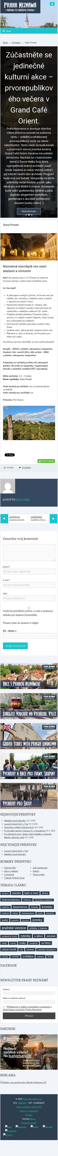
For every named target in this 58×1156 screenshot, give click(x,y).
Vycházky (16, 42)
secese (51, 936)
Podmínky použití (29, 1123)
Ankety (36, 871)
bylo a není (31, 893)
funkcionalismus (11, 899)
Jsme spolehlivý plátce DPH (29, 1107)
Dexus (32, 1119)
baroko (16, 893)
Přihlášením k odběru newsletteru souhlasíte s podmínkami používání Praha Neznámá (27, 1008)
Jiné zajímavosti (40, 868)
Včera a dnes (39, 874)
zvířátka (28, 956)
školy (50, 957)
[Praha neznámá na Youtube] (47, 1127)
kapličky (5, 907)
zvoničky (15, 957)
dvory (45, 893)
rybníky (26, 936)
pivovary (25, 920)
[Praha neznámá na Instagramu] (10, 1131)
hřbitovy (27, 900)
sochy (13, 943)
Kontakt (28, 1115)
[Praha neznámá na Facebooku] (21, 1127)
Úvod (5, 42)
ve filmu (45, 943)
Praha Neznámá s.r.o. (32, 1099)
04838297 (22, 1103)
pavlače (15, 920)
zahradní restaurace (47, 950)
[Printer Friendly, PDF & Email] (46, 460)
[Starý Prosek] (28, 246)
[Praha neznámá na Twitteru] (34, 1127)
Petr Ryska (23, 499)
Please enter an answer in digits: (21, 623)
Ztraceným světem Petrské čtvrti (19, 827)
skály (4, 943)
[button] (26, 215)
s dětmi (38, 936)
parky (5, 920)
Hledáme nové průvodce (15, 821)
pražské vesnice (14, 928)
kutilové (5, 913)
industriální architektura (43, 900)
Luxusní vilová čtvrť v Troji (16, 824)
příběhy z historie (38, 928)
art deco (5, 893)
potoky (37, 920)
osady (40, 913)
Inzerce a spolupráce (28, 1111)
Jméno (6, 989)
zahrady (5, 957)
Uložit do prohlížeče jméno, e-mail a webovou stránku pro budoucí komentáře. (28, 613)
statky (22, 943)
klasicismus (20, 907)
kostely (47, 907)
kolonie (34, 907)
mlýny (15, 913)
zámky (40, 956)
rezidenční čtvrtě (9, 936)
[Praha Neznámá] (20, 6)
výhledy (30, 949)
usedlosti (34, 943)
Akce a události (11, 871)
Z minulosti (9, 874)
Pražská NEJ (10, 868)
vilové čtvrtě (9, 949)
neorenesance (28, 913)
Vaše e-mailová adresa (14, 998)
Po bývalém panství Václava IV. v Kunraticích (25, 831)
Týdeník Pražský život (14, 878)
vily (21, 950)
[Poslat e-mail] (8, 1127)
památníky (50, 913)
